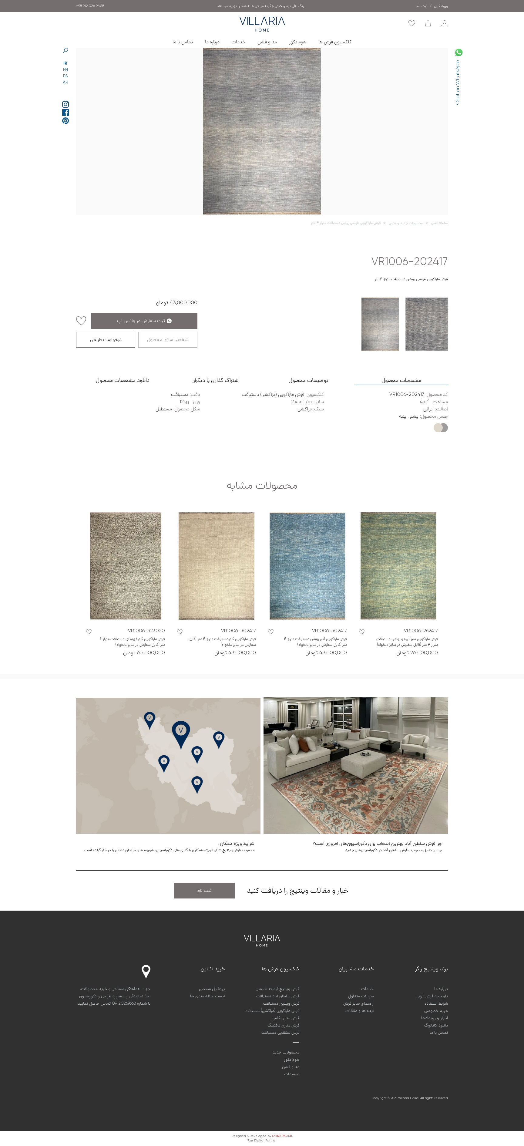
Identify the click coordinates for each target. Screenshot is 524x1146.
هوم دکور (297, 42)
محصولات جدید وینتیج (406, 223)
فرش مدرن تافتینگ (283, 1025)
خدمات (238, 42)
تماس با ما (183, 42)
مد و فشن (267, 42)
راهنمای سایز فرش (358, 1003)
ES (65, 76)
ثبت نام (204, 890)
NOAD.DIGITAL (282, 1136)
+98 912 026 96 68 (90, 6)
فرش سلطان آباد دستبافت (277, 996)
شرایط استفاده (436, 1003)
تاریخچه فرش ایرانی (432, 996)
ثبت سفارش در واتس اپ (141, 321)
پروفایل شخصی (212, 989)
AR (65, 82)
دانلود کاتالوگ (436, 1025)
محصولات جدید (285, 1052)
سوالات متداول (361, 996)
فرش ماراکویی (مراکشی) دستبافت (272, 1011)
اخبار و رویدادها (434, 1018)
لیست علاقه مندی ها (207, 996)
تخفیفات (291, 1074)
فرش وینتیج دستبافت (281, 1003)
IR (65, 63)
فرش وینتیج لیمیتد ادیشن (277, 989)
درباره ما (212, 42)
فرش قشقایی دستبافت (280, 1032)
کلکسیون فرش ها (334, 42)
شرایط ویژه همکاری (260, 6)
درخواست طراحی (106, 339)
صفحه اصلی (439, 223)
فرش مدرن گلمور (285, 1018)
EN (65, 70)
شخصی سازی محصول (168, 339)
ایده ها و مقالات (359, 1011)
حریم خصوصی (436, 1011)
